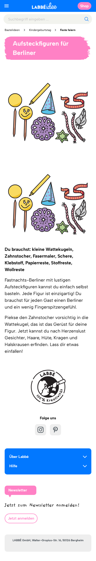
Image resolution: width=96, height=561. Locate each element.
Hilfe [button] (13, 466)
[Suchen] (86, 19)
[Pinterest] (55, 429)
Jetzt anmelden (21, 518)
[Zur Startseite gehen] (44, 6)
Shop (84, 6)
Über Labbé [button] (19, 456)
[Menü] (6, 5)
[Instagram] (40, 429)
